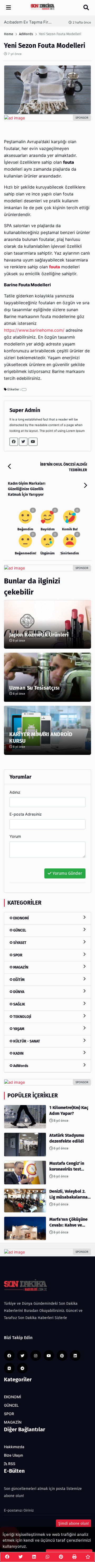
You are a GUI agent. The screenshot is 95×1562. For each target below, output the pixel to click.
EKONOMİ (20, 918)
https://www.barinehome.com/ (34, 330)
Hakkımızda (14, 1447)
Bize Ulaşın (13, 1455)
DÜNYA (18, 992)
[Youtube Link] (32, 442)
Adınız (15, 792)
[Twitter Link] (23, 442)
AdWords (20, 1066)
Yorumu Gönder (66, 873)
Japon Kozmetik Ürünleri (39, 635)
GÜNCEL (19, 930)
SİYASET (19, 943)
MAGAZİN (20, 967)
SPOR (17, 955)
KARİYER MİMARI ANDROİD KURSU (40, 737)
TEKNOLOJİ (21, 1016)
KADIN (17, 1053)
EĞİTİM (18, 980)
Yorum (15, 836)
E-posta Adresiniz (26, 814)
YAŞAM (18, 1029)
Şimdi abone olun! (73, 1523)
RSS (11, 1464)
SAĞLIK (18, 1004)
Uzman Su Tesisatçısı (34, 688)
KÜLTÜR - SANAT (26, 1041)
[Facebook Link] (14, 442)
